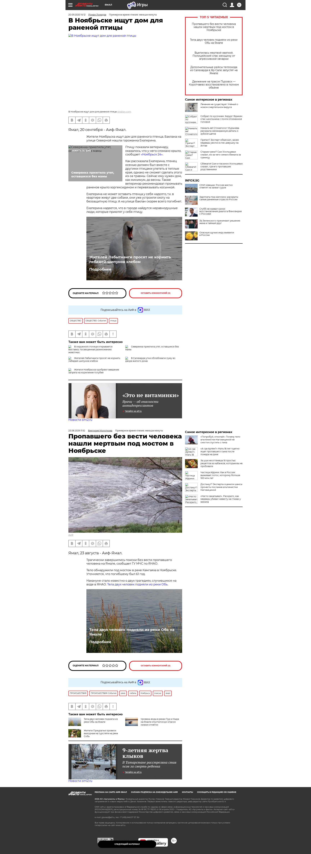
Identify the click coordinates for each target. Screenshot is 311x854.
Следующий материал (127, 844)
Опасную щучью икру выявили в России (216, 233)
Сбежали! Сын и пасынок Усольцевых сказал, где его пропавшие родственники (221, 166)
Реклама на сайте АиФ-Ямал (111, 792)
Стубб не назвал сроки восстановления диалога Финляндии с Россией (220, 211)
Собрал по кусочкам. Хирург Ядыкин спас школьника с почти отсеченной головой (221, 119)
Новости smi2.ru (80, 420)
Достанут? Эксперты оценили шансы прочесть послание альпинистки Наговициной (221, 487)
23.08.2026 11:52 (76, 430)
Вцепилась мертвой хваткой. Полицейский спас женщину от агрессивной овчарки (214, 55)
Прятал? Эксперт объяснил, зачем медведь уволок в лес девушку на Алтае (219, 143)
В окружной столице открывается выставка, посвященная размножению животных (90, 349)
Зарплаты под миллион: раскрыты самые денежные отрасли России (218, 198)
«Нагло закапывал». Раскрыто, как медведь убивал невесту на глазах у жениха (220, 499)
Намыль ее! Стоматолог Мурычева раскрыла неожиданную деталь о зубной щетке (219, 131)
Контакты (187, 792)
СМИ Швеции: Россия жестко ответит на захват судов (216, 186)
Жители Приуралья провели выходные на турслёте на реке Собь (101, 733)
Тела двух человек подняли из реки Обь (137, 584)
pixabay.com (124, 111)
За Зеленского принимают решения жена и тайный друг (219, 222)
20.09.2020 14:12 (76, 14)
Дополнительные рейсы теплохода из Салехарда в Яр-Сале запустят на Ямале (214, 70)
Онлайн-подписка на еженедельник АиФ (154, 792)
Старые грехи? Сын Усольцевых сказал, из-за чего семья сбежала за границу (220, 154)
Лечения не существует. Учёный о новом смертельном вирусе (219, 105)
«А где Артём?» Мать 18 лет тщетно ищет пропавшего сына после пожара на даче (220, 451)
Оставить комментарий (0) (155, 293)
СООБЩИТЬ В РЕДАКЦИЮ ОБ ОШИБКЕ (216, 792)
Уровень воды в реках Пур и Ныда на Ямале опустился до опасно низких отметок (160, 722)
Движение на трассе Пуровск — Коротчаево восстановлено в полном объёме (214, 84)
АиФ (70, 535)
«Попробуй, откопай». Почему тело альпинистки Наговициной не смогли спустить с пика (220, 439)
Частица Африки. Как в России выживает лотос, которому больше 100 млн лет (220, 475)
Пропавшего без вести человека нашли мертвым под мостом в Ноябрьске (214, 27)
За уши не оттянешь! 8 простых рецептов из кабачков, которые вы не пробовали (221, 463)
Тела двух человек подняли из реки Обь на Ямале (214, 41)
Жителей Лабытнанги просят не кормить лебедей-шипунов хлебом (130, 259)
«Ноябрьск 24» (152, 154)
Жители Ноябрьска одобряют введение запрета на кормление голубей (93, 371)
